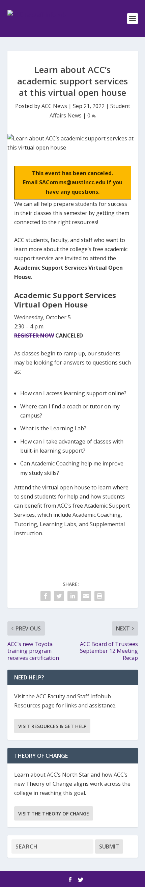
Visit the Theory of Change (53, 813)
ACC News (54, 106)
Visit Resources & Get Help (52, 726)
